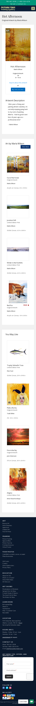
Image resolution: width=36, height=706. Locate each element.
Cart (14, 4)
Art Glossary (6, 582)
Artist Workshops (7, 579)
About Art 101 (6, 575)
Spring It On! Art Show (9, 591)
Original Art (6, 529)
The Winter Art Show (8, 597)
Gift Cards (5, 561)
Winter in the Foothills (14, 263)
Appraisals (5, 527)
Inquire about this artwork (18, 83)
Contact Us (22, 4)
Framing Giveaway (8, 545)
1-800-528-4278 (24, 1)
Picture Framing (7, 539)
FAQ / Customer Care (9, 610)
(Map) (20, 623)
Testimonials (6, 608)
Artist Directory (7, 525)
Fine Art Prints (6, 531)
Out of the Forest (13, 178)
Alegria (9, 493)
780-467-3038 (11, 1)
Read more (18, 171)
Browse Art (5, 523)
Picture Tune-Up (7, 543)
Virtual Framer (6, 547)
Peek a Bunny (12, 408)
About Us (5, 606)
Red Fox (10, 305)
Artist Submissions (8, 565)
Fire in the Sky (12, 450)
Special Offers (6, 541)
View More (25, 147)
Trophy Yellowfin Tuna (15, 365)
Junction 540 (11, 220)
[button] (33, 8)
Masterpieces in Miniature (10, 589)
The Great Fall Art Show (9, 595)
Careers (5, 563)
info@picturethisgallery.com (14, 648)
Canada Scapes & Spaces (10, 593)
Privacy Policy (6, 567)
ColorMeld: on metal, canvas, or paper (13, 554)
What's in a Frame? (8, 578)
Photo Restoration (7, 556)
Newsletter (5, 613)
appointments (6, 637)
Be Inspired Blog (7, 604)
